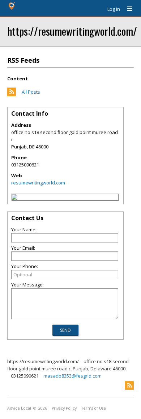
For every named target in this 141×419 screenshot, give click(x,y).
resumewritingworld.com (38, 182)
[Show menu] (127, 9)
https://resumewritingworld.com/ (72, 31)
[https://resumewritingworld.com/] (14, 198)
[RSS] (129, 385)
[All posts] (11, 94)
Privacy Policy (64, 408)
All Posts (31, 92)
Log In (113, 9)
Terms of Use (93, 408)
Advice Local (19, 408)
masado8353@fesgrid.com (72, 376)
